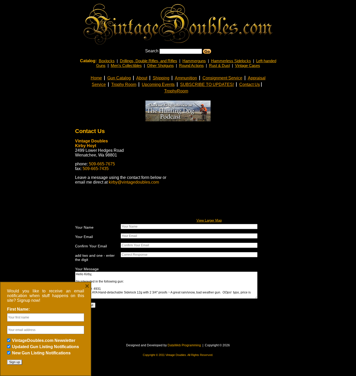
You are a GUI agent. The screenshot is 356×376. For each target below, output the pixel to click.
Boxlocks (107, 61)
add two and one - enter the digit (95, 257)
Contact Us (90, 131)
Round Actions (191, 65)
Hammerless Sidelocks (231, 61)
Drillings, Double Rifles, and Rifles (148, 61)
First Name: (18, 309)
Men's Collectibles (126, 65)
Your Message (87, 269)
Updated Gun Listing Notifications (45, 346)
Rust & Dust (219, 65)
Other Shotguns (160, 65)
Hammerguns (194, 61)
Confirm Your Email (91, 246)
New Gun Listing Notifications (41, 353)
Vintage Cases (247, 65)
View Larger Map (209, 220)
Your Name (84, 227)
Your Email (84, 237)
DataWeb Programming (184, 345)
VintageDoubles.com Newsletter (43, 340)
